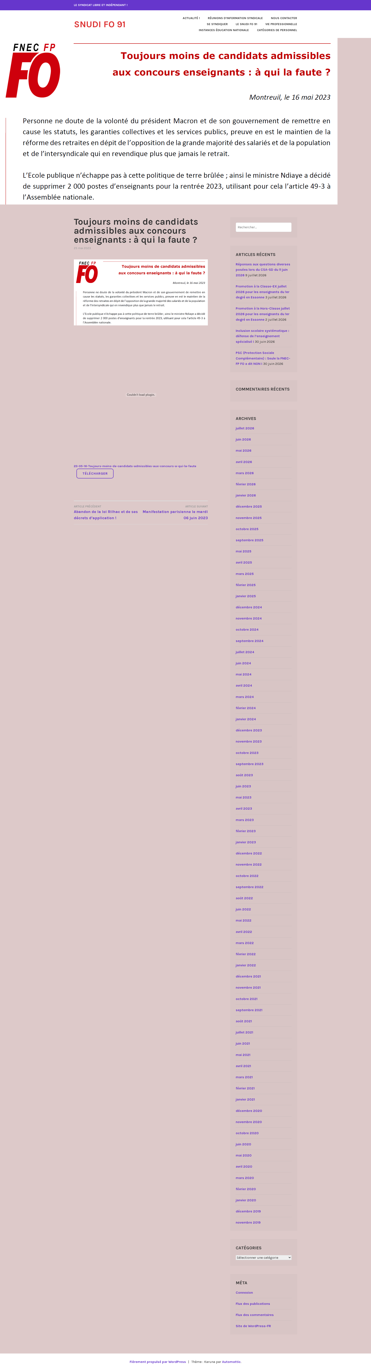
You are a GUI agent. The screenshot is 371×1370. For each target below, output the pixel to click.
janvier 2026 (246, 495)
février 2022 (246, 954)
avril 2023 (244, 808)
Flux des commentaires (255, 1315)
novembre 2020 (249, 1122)
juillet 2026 (245, 428)
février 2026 (246, 484)
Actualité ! (191, 18)
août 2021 (244, 1021)
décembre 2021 (248, 976)
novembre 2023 (249, 741)
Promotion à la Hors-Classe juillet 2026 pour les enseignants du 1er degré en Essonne (263, 313)
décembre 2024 (249, 607)
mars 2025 (245, 574)
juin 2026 (243, 439)
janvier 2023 (246, 842)
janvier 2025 (246, 596)
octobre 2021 (246, 999)
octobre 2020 (247, 1133)
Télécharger (95, 473)
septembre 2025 (249, 540)
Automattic (231, 1362)
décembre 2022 (249, 853)
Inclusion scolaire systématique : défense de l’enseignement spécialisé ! (262, 336)
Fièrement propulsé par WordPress (158, 1362)
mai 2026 (243, 450)
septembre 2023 (249, 764)
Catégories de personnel (277, 30)
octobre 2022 (247, 876)
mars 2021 (244, 1077)
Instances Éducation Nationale (224, 30)
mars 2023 (245, 820)
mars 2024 (245, 697)
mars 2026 (245, 473)
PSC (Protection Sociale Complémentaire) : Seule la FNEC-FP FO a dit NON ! (263, 358)
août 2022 (244, 898)
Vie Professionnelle (281, 24)
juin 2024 (243, 663)
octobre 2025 (247, 529)
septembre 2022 (249, 887)
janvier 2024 (246, 719)
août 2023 (244, 775)
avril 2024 (244, 685)
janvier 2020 (246, 1200)
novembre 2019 (248, 1222)
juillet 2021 (244, 1032)
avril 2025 (244, 562)
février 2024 (246, 708)
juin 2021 (243, 1043)
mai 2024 (243, 674)
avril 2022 (244, 932)
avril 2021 (243, 1066)
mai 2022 (243, 920)
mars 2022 (245, 943)
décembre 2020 (249, 1111)
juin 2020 (243, 1144)
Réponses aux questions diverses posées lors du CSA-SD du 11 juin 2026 (263, 269)
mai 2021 (243, 1055)
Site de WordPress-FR (253, 1326)
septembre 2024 (249, 641)
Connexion (244, 1292)
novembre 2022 (249, 864)
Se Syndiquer (217, 24)
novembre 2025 (249, 518)
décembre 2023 (249, 730)
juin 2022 (243, 909)
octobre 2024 (247, 629)
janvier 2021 (245, 1099)
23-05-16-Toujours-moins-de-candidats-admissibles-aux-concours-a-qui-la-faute (135, 466)
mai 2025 (243, 551)
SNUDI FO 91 (100, 24)
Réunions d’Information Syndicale (235, 18)
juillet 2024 (245, 652)
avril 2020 (244, 1166)
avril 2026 (244, 462)
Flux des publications (253, 1304)
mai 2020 (244, 1155)
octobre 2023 (247, 753)
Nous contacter (284, 18)
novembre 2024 (249, 618)
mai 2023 (243, 797)
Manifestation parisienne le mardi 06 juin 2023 (175, 512)
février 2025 (246, 585)
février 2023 (246, 831)
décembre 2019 (248, 1211)
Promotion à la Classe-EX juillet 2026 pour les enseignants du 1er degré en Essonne (262, 291)
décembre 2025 (249, 506)
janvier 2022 (246, 965)
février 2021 (245, 1088)
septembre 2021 (249, 1010)
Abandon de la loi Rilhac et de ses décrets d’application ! (106, 512)
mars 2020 (245, 1178)
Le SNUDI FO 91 (246, 24)
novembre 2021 (248, 987)
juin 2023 (243, 786)
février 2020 (246, 1189)
